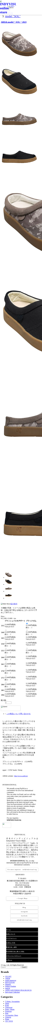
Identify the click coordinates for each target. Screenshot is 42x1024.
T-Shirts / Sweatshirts (12, 1001)
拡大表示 (13, 604)
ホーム (8, 929)
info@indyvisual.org (24, 920)
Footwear (8, 1011)
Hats (6, 1013)
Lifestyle (8, 1017)
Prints (7, 1019)
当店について (10, 934)
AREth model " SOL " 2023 (13, 22)
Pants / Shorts (9, 1009)
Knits (7, 1005)
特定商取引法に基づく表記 (15, 951)
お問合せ (9, 960)
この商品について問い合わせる (18, 714)
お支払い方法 (10, 942)
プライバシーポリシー (13, 956)
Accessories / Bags (11, 1015)
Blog (24, 907)
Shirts (7, 1003)
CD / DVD (9, 1021)
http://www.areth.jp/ (21, 776)
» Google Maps (22, 898)
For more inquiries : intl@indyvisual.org (22, 869)
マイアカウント (11, 938)
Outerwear (8, 1007)
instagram (24, 911)
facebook (24, 916)
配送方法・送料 (11, 947)
